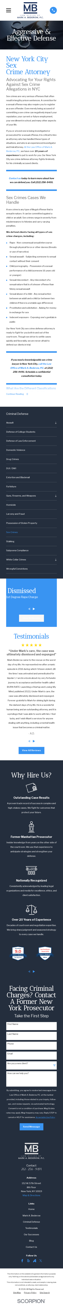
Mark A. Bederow (31, 1215)
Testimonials (31, 1228)
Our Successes (31, 1234)
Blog (31, 1240)
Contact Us (31, 1247)
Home (31, 1209)
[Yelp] (28, 1260)
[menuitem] (29, 422)
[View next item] (34, 609)
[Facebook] (22, 1260)
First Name (12, 1024)
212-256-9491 (31, 1169)
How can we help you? (18, 1073)
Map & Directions (31, 1195)
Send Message (31, 1126)
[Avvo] (34, 1260)
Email (10, 1053)
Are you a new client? (17, 1063)
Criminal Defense (31, 1221)
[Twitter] (40, 1260)
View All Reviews (31, 750)
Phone (10, 1044)
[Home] (30, 10)
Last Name (12, 1034)
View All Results (31, 618)
